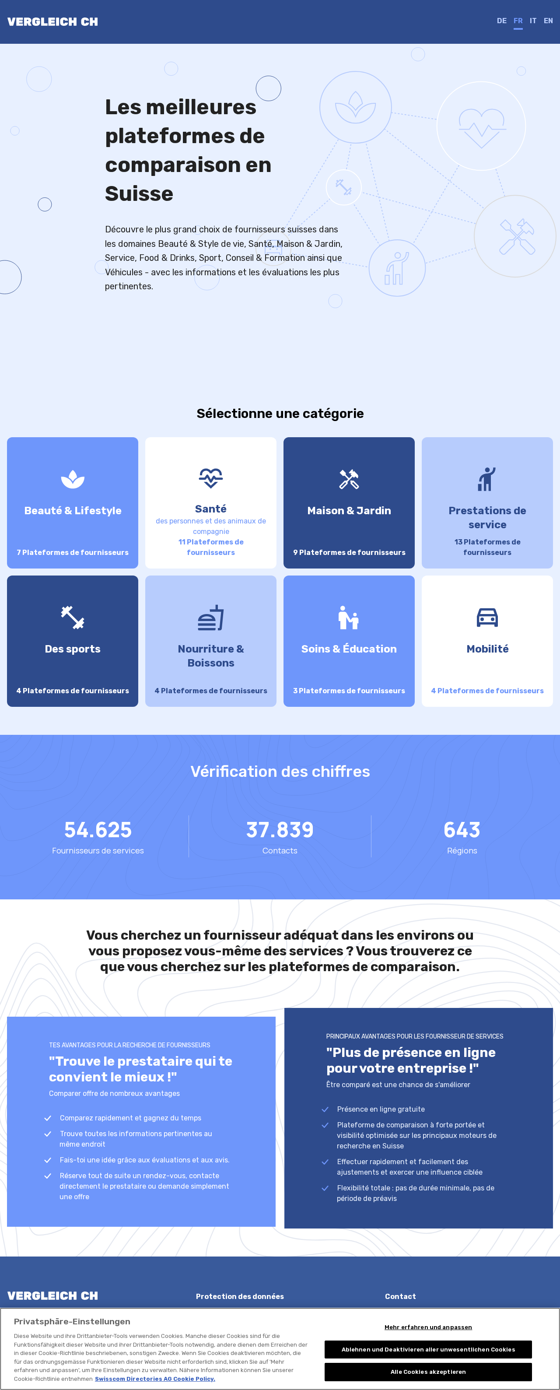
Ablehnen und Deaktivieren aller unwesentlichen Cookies (428, 1349)
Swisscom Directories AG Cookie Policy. (155, 1379)
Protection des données (240, 1296)
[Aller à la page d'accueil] (52, 22)
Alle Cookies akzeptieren (428, 1372)
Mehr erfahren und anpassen (428, 1327)
